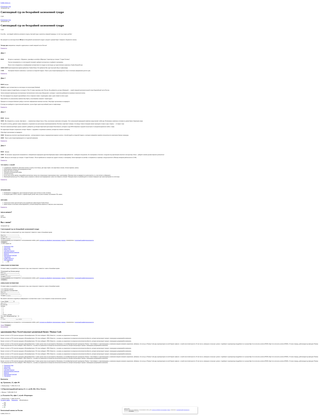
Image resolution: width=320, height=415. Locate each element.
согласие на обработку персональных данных (53, 240)
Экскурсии (7, 248)
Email (2, 237)
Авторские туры (8, 246)
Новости (6, 254)
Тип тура (3, 316)
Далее (2, 325)
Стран (2, 301)
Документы (7, 257)
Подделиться (4, 327)
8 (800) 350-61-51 (5, 3)
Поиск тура (7, 249)
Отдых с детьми (7, 314)
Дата (2, 303)
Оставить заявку (5, 400)
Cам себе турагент (9, 251)
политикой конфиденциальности (84, 240)
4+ (3, 313)
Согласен (131, 411)
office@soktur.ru (8, 260)
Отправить (4, 242)
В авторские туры (6, 6)
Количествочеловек (4, 305)
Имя (2, 235)
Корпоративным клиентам (11, 252)
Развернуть (4, 48)
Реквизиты (15, 400)
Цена (2, 317)
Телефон (3, 238)
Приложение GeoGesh (10, 255)
